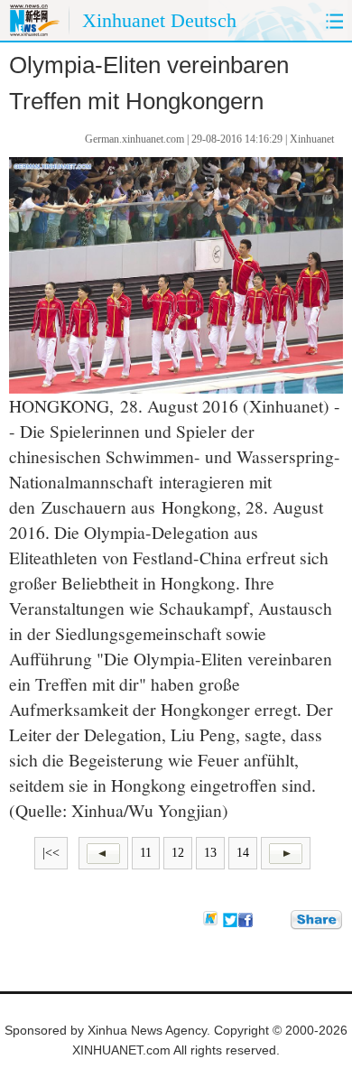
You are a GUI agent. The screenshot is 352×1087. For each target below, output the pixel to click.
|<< (51, 852)
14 (242, 852)
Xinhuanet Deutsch (159, 20)
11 (146, 852)
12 (177, 852)
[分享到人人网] (278, 918)
